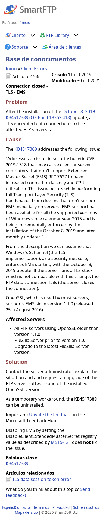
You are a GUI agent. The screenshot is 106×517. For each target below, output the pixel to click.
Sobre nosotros (86, 507)
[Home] (30, 9)
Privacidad (61, 507)
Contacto (22, 507)
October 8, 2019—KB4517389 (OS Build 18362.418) (52, 114)
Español (8, 507)
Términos (41, 507)
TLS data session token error (41, 479)
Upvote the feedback (50, 415)
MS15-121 (61, 442)
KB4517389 (25, 149)
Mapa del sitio (26, 512)
